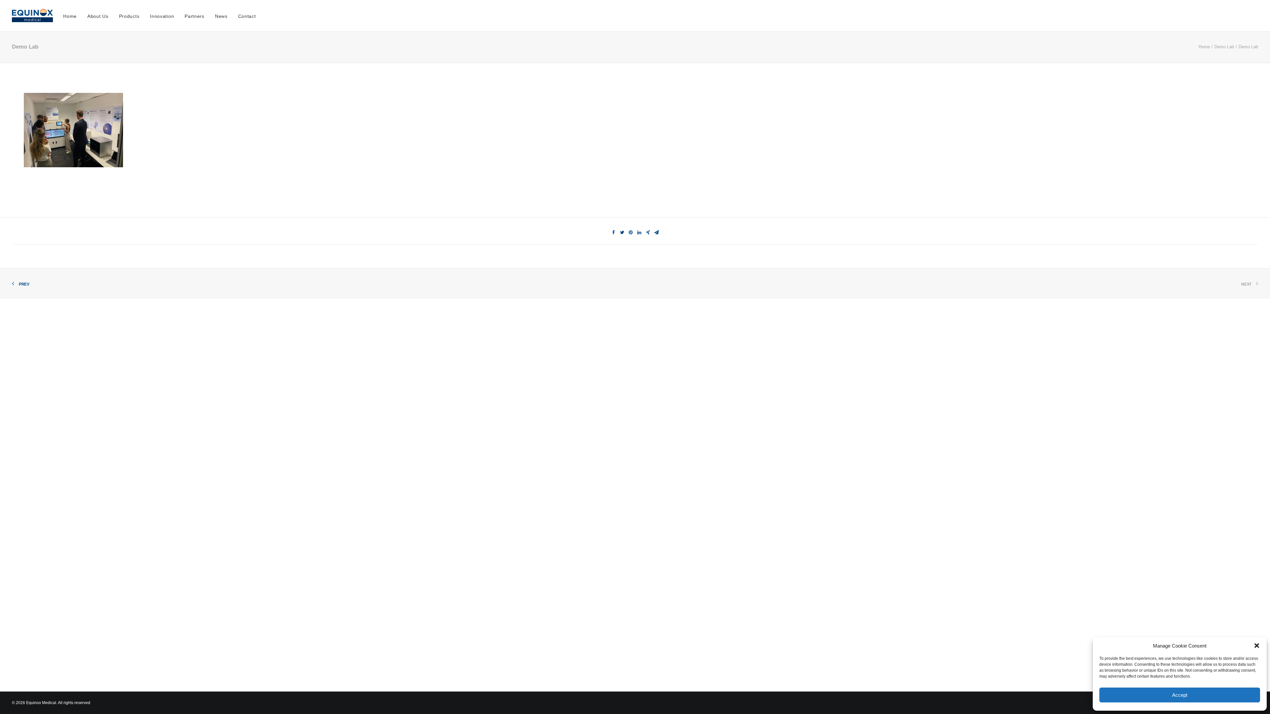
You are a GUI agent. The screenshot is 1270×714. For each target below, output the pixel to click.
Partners (194, 16)
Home (70, 16)
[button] (1256, 645)
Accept (1179, 695)
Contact (247, 16)
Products (129, 16)
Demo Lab (1224, 46)
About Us (97, 16)
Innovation (162, 16)
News (221, 16)
